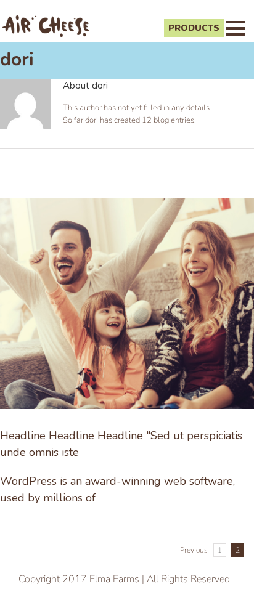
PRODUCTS (193, 28)
